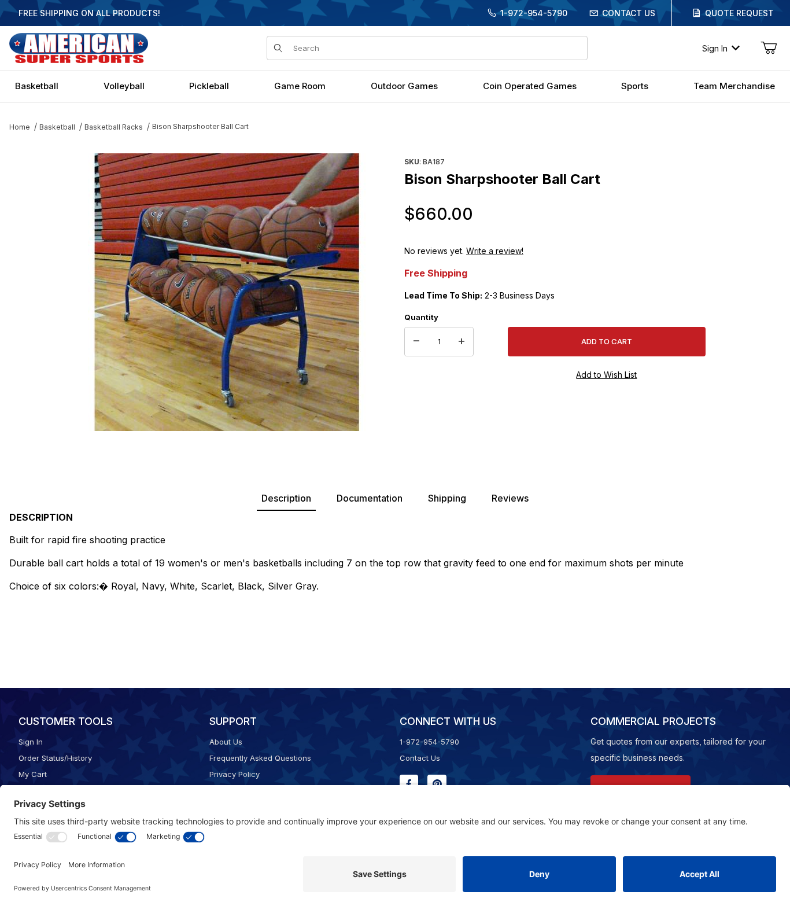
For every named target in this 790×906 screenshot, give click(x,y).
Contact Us (628, 13)
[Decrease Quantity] (416, 341)
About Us (225, 741)
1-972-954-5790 (533, 13)
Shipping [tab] (447, 498)
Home (19, 127)
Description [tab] (286, 498)
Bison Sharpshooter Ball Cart (200, 126)
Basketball (57, 127)
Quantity (421, 317)
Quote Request (739, 13)
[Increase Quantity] (461, 341)
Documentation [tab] (370, 498)
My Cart (33, 774)
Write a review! (494, 251)
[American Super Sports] (78, 47)
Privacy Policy (234, 774)
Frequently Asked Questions (260, 758)
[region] (32, 287)
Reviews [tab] (510, 498)
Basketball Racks (113, 127)
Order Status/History (55, 758)
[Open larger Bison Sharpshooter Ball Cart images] (226, 292)
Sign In (715, 48)
